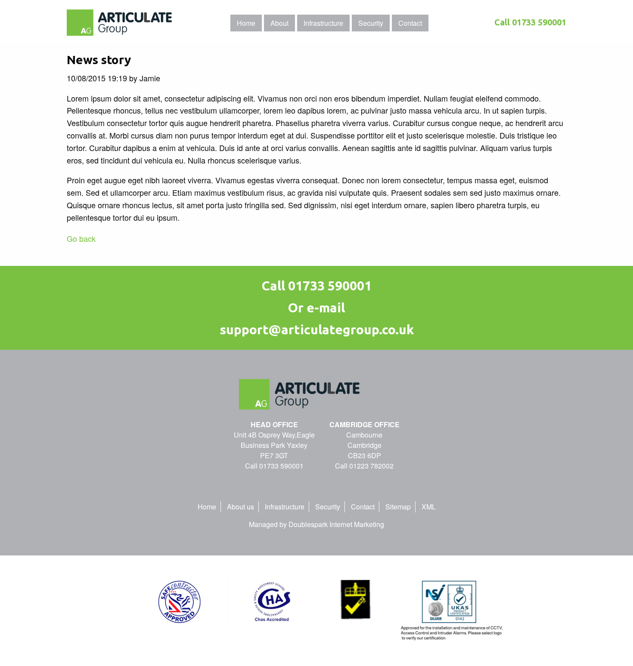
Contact (363, 507)
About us (240, 507)
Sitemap (398, 507)
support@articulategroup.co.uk (317, 329)
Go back (81, 238)
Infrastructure (284, 507)
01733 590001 (539, 22)
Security (327, 507)
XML (429, 507)
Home (207, 507)
